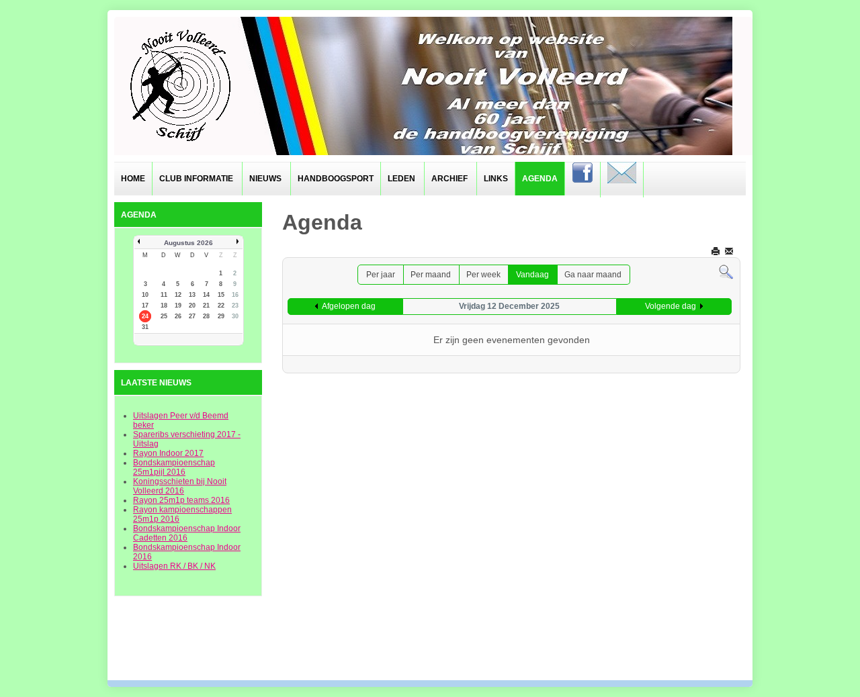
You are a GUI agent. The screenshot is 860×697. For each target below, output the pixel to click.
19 (178, 305)
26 (178, 316)
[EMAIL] (730, 250)
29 (221, 316)
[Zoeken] (726, 272)
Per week (483, 274)
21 (206, 305)
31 (145, 327)
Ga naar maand (592, 274)
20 (192, 305)
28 (206, 316)
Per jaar (380, 274)
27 (192, 316)
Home (133, 178)
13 (192, 294)
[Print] (716, 250)
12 (178, 294)
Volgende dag (670, 306)
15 (221, 294)
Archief (449, 178)
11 (164, 294)
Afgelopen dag (349, 306)
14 (206, 294)
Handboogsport (336, 178)
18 (164, 305)
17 (145, 305)
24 (145, 316)
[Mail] (622, 179)
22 (221, 305)
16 (235, 294)
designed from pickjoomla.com (430, 645)
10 (145, 294)
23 (235, 305)
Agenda (540, 178)
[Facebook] (583, 179)
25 (164, 316)
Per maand (431, 274)
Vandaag (532, 274)
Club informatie (196, 178)
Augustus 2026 (188, 242)
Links (496, 178)
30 (235, 316)
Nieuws (265, 178)
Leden (401, 178)
